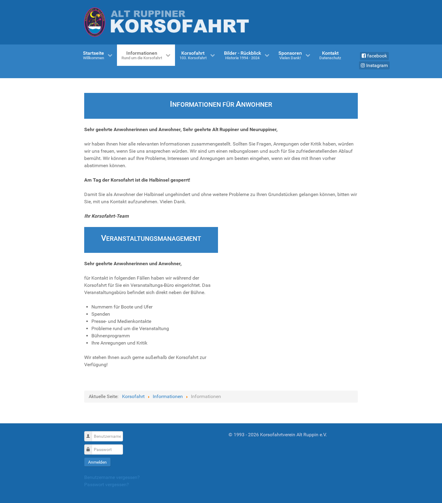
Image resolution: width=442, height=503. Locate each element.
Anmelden (97, 462)
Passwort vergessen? (106, 484)
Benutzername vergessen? (112, 477)
